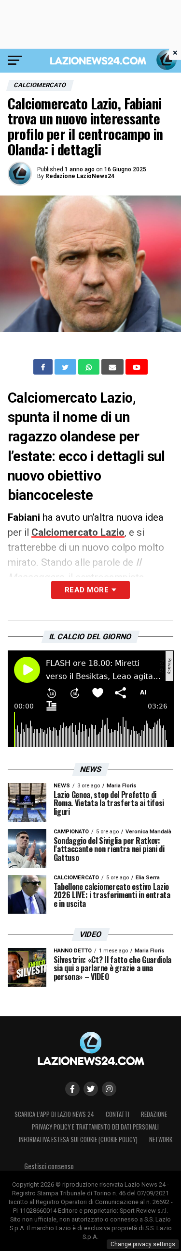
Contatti (117, 1114)
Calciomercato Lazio (78, 532)
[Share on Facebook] (44, 367)
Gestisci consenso (49, 1166)
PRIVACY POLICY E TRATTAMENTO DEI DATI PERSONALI (95, 1126)
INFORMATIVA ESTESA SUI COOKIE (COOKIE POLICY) (78, 1139)
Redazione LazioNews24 (79, 176)
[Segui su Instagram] (109, 1089)
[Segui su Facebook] (72, 1089)
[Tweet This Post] (66, 367)
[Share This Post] (89, 367)
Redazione (154, 1114)
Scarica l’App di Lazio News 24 (54, 1114)
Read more (87, 590)
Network (160, 1139)
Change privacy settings (143, 1244)
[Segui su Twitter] (91, 1089)
